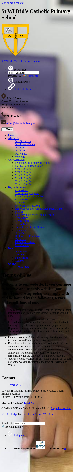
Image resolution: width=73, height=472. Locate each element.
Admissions (21, 190)
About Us (13, 138)
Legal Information (61, 408)
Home (11, 135)
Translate (33, 75)
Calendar (20, 254)
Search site (7, 423)
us (65, 448)
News (11, 248)
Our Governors (23, 141)
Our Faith (20, 147)
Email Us (29, 402)
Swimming (21, 230)
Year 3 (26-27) (23, 175)
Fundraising (21, 257)
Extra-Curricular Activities (29, 196)
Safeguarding (22, 220)
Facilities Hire (22, 199)
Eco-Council (22, 245)
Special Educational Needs (29, 227)
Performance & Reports (27, 205)
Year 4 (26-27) (23, 178)
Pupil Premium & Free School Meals (34, 214)
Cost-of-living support (27, 193)
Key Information (17, 187)
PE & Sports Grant (25, 242)
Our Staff (20, 150)
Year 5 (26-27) (23, 181)
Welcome (20, 156)
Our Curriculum (16, 159)
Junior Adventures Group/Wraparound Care (38, 208)
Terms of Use (22, 266)
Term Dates (21, 233)
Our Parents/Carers (25, 144)
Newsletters (21, 251)
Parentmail (20, 202)
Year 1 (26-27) (23, 168)
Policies (19, 211)
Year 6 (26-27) (23, 184)
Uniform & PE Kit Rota (28, 236)
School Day (21, 217)
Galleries (19, 260)
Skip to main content (12, 2)
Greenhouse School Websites (37, 414)
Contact (12, 263)
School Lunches (23, 223)
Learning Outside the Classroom (32, 162)
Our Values (21, 153)
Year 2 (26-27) (23, 171)
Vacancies (20, 239)
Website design (9, 414)
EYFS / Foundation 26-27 (29, 165)
